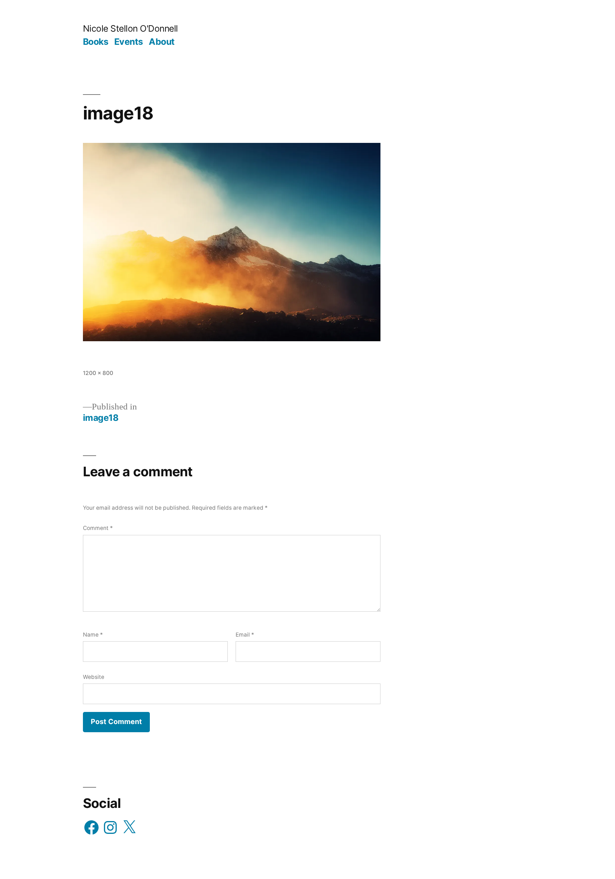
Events (128, 41)
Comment (98, 528)
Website (93, 677)
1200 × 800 (98, 373)
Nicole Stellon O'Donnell (130, 28)
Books (96, 41)
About (162, 41)
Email (245, 634)
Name (93, 634)
